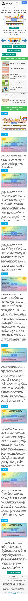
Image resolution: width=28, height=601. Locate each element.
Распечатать (14, 27)
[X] (15, 41)
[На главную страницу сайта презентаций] (7, 3)
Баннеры (14, 593)
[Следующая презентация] (24, 40)
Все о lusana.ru (8, 592)
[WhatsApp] (19, 41)
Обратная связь (19, 592)
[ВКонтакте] (8, 41)
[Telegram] (13, 41)
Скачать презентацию (8, 54)
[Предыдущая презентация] (4, 40)
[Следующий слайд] (25, 20)
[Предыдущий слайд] (2, 20)
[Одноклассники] (11, 41)
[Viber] (17, 41)
